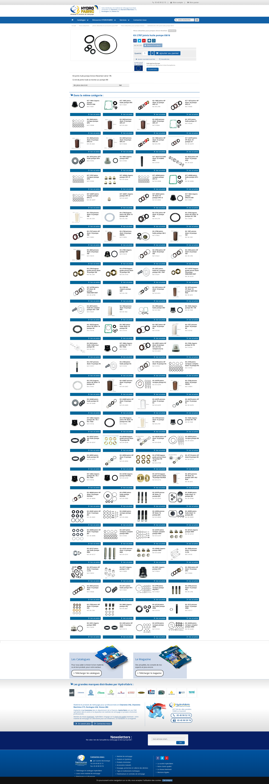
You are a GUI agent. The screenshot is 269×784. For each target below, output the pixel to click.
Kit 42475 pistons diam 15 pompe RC (158, 401)
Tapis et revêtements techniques (128, 771)
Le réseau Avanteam (164, 769)
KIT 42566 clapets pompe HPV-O (126, 176)
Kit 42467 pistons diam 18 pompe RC (126, 382)
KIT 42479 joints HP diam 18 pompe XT (191, 139)
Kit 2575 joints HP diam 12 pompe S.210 (93, 569)
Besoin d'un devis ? (154, 45)
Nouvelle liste (165, 59)
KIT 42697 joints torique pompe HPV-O (93, 195)
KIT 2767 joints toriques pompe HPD (93, 177)
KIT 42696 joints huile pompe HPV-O (191, 177)
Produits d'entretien (123, 762)
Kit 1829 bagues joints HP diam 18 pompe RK (93, 326)
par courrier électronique (101, 761)
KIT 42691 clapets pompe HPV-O (126, 195)
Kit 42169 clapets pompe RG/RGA (126, 475)
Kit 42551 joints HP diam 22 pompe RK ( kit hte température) (159, 346)
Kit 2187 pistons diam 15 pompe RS (94, 363)
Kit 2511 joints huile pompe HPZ (126, 586)
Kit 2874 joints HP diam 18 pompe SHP (158, 289)
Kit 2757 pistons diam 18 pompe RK (191, 326)
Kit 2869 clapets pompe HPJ (126, 605)
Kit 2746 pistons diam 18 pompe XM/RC (125, 233)
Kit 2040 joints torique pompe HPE (92, 121)
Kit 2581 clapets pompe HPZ (158, 568)
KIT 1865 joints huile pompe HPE (126, 101)
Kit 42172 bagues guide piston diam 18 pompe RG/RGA (159, 475)
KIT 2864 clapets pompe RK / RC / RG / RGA (126, 345)
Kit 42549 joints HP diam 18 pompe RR (159, 438)
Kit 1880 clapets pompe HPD (126, 157)
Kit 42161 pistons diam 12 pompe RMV (126, 550)
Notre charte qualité (164, 766)
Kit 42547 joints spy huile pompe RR (93, 438)
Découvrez (102, 20)
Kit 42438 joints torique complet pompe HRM (191, 625)
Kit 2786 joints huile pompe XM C (159, 232)
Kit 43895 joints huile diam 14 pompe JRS (190, 513)
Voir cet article (95, 114)
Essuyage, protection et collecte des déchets (132, 768)
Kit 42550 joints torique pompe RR (192, 437)
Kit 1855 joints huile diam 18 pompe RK (125, 326)
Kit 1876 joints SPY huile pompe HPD (93, 157)
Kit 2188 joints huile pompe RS (125, 363)
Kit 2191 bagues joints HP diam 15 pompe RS (93, 382)
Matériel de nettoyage (124, 756)
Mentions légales (163, 772)
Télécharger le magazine (149, 673)
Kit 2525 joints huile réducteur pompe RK (93, 345)
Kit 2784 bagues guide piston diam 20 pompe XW (93, 270)
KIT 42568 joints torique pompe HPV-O (158, 177)
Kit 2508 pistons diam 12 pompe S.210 (191, 550)
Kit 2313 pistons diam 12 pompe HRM (191, 606)
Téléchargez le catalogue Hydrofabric (89, 771)
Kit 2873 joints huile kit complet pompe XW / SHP (158, 270)
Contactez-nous (139, 20)
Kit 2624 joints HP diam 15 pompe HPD (191, 158)
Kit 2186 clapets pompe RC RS (191, 344)
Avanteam (90, 717)
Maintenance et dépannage (85, 776)
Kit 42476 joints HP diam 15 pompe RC (192, 401)
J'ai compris (167, 780)
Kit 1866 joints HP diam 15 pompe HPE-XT (158, 102)
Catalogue (81, 20)
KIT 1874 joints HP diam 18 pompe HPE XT (192, 102)
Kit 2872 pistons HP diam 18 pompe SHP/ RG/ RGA (191, 290)
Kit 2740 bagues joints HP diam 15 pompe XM (126, 214)
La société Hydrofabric (165, 764)
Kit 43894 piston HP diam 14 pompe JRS (158, 513)
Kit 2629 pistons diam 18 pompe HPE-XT (158, 121)
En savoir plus (152, 69)
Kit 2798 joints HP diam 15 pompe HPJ (93, 606)
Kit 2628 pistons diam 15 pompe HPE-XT (125, 121)
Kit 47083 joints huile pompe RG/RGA (125, 494)
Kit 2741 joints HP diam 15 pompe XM (158, 214)
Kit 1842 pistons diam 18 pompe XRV (125, 308)
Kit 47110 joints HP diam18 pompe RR (192, 456)
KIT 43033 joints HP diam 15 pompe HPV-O (158, 195)
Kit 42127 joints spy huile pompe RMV (93, 550)
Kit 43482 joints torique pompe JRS (125, 513)
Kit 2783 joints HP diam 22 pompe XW (191, 252)
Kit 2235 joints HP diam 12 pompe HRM (126, 625)
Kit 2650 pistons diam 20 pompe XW (93, 252)
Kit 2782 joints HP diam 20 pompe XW (158, 252)
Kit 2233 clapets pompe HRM (93, 624)
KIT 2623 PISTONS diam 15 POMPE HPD (159, 158)
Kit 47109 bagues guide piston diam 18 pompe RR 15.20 (159, 458)
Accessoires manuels (123, 765)
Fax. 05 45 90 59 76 (97, 766)
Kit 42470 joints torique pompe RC (159, 381)
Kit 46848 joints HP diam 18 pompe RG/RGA (94, 494)
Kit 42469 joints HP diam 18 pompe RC (126, 401)
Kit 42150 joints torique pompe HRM (158, 625)
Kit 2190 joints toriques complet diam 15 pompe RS (192, 363)
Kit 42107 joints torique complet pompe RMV (158, 531)
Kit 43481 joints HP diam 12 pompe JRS (94, 513)
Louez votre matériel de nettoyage (88, 773)
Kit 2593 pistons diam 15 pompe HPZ (93, 587)
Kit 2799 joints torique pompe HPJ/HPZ (158, 587)
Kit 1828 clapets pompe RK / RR (191, 307)
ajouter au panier (168, 53)
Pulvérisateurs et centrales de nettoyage (130, 774)
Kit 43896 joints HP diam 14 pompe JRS (94, 531)
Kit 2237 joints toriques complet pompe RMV (126, 531)
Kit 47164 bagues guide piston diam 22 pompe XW (126, 270)
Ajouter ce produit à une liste (146, 59)
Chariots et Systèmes (124, 759)
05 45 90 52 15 (160, 2)
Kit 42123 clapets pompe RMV (191, 531)
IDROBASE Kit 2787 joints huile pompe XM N (160, 25)
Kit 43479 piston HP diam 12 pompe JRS (158, 494)
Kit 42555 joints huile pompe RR (93, 456)
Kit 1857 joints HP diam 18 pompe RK (158, 326)
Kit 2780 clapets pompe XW (126, 251)
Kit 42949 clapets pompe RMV (158, 549)
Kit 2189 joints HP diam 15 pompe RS (159, 363)
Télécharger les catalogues (86, 673)
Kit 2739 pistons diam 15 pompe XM (93, 214)
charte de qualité (120, 717)
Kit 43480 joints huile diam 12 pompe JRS (190, 494)
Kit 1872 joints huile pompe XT (191, 120)
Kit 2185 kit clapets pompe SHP (125, 289)
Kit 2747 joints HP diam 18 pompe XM (93, 233)
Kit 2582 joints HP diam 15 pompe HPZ (191, 569)
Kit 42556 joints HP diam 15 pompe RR (126, 457)
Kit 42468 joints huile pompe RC (93, 400)
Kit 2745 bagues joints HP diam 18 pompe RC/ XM (191, 214)
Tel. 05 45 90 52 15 (96, 763)
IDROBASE (172, 31)
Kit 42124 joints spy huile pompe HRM (158, 606)
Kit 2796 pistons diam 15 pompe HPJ (191, 587)
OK (180, 742)
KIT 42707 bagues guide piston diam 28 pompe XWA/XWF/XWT (192, 271)
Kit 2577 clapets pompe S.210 (126, 568)
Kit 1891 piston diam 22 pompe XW (191, 233)
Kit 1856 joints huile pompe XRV (158, 307)
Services (123, 20)
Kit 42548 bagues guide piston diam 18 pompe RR (126, 438)
